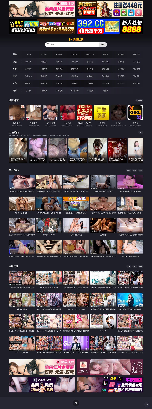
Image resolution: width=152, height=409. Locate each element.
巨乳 (134, 170)
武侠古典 (74, 83)
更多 (140, 170)
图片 (15, 76)
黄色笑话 (121, 83)
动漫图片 (74, 76)
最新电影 (14, 266)
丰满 (128, 266)
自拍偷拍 (43, 62)
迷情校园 (90, 83)
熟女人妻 (90, 62)
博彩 (15, 54)
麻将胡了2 (90, 54)
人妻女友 (59, 83)
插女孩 (28, 91)
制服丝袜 (90, 69)
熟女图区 (121, 76)
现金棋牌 (121, 54)
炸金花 (105, 54)
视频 (15, 61)
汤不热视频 (75, 91)
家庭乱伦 (43, 83)
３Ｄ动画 (74, 62)
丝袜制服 (105, 62)
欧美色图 (59, 76)
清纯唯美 (105, 76)
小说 (15, 83)
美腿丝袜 (90, 76)
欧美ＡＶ (59, 62)
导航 (15, 90)
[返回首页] (146, 404)
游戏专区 (74, 54)
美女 (128, 170)
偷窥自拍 (28, 76)
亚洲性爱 (28, 69)
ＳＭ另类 (136, 62)
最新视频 (14, 170)
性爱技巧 (136, 83)
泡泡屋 (105, 91)
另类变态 (136, 69)
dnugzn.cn (76, 39)
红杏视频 (90, 91)
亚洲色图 (43, 76)
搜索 (103, 44)
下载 (140, 132)
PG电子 (28, 54)
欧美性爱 (74, 69)
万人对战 (59, 54)
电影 (15, 69)
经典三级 (105, 69)
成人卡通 (59, 69)
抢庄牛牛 (136, 54)
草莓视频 (59, 91)
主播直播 (121, 62)
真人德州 (43, 54)
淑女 (134, 266)
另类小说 (105, 83)
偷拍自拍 (43, 69)
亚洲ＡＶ (28, 62)
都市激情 (28, 83)
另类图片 (136, 76)
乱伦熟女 (121, 69)
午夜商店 (43, 91)
